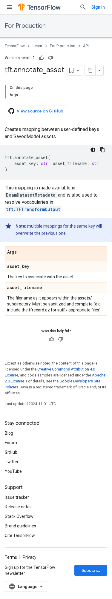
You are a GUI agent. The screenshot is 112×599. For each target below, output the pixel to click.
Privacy (29, 557)
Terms (11, 557)
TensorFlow (15, 46)
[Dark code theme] (93, 150)
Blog (9, 433)
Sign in (98, 7)
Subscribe (92, 570)
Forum (11, 442)
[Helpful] (41, 57)
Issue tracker (17, 497)
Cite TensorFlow (20, 535)
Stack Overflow (19, 516)
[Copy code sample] (102, 150)
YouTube (13, 471)
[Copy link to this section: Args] (23, 252)
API (86, 46)
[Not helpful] (50, 57)
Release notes (18, 506)
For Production (25, 26)
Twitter (12, 461)
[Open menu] (10, 7)
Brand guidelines (20, 526)
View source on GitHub (40, 111)
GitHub (11, 452)
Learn (37, 46)
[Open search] (83, 7)
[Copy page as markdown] (90, 70)
